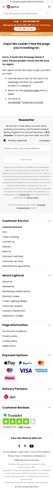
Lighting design (19, 301)
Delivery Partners (14, 389)
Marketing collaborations (16, 291)
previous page (31, 90)
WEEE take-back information (27, 460)
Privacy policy (10, 336)
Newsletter (8, 286)
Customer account (12, 261)
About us (7, 281)
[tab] (26, 243)
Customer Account (32, 102)
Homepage (14, 102)
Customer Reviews (15, 408)
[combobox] (26, 13)
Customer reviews (12, 306)
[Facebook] (21, 446)
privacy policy (33, 197)
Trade (5, 301)
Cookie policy (9, 341)
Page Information (15, 325)
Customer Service (15, 221)
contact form (24, 194)
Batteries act (40, 456)
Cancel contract (12, 227)
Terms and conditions (14, 331)
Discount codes (10, 296)
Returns (6, 251)
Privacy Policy (14, 456)
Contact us (8, 241)
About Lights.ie (13, 275)
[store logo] (14, 6)
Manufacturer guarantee (16, 266)
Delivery (6, 246)
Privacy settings (10, 452)
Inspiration (8, 315)
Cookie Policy (27, 456)
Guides (19, 315)
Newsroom (19, 310)
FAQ (4, 232)
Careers (6, 310)
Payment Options (15, 355)
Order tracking (10, 237)
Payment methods (12, 256)
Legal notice (9, 345)
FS (25, 29)
